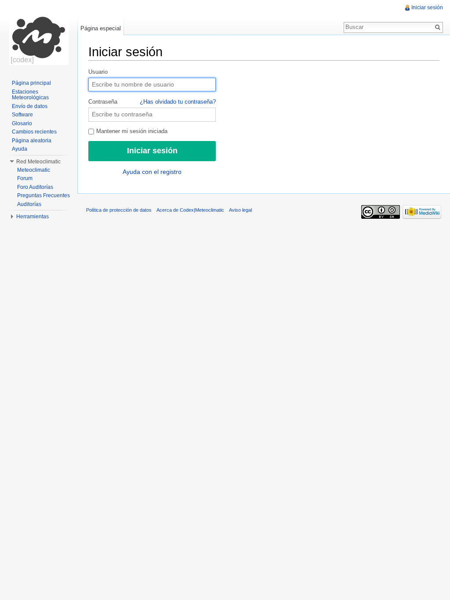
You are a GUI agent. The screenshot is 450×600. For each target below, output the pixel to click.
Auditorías (29, 204)
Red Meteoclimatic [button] (38, 162)
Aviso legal (240, 210)
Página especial (100, 28)
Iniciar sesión (427, 7)
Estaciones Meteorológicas (30, 95)
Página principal (31, 83)
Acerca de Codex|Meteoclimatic (190, 210)
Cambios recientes (34, 132)
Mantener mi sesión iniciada (130, 131)
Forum (25, 178)
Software (22, 115)
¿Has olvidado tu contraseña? (178, 102)
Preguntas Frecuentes (43, 195)
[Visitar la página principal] (39, 35)
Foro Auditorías (35, 187)
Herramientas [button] (32, 216)
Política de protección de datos (119, 210)
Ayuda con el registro (152, 171)
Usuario (98, 72)
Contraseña (152, 102)
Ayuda (19, 149)
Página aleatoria (31, 140)
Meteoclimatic (33, 170)
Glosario (22, 123)
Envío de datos (29, 106)
